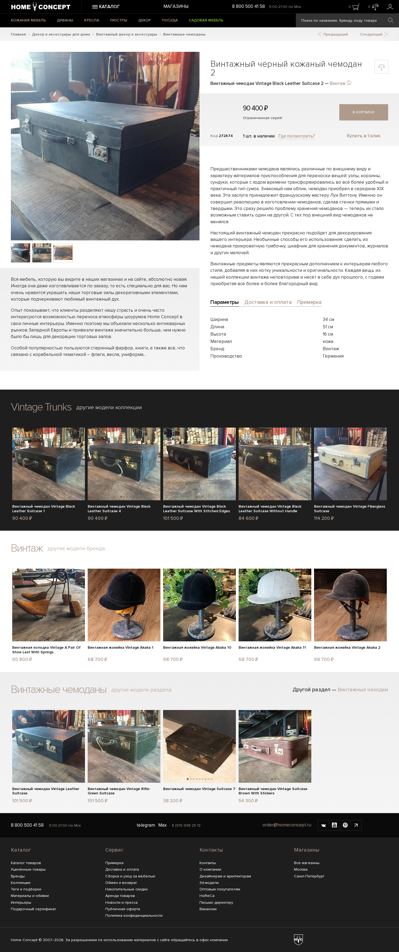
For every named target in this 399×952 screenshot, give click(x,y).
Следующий (372, 34)
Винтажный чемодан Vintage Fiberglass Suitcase (349, 508)
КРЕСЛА (91, 20)
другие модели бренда (76, 548)
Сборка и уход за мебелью (130, 876)
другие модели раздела (141, 690)
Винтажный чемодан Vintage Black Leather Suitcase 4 (119, 508)
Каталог (21, 850)
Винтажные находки (363, 689)
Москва (301, 869)
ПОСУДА (170, 20)
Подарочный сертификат (33, 909)
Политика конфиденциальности (134, 915)
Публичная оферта (122, 909)
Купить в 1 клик (364, 136)
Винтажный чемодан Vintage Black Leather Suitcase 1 (43, 508)
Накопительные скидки (126, 889)
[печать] (349, 82)
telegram (146, 825)
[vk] (323, 825)
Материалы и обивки (30, 895)
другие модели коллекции (109, 407)
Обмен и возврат (121, 882)
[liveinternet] (356, 825)
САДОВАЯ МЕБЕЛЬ (206, 20)
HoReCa (206, 895)
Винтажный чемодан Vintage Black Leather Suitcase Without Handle (270, 508)
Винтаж (338, 83)
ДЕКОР (144, 20)
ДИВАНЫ (65, 20)
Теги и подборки (26, 889)
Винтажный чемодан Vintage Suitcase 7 (199, 789)
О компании (210, 869)
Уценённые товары (28, 869)
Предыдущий (335, 34)
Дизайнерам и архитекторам (225, 876)
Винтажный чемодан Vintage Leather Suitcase (45, 791)
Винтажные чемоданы (184, 34)
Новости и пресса (121, 902)
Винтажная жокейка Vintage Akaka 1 (120, 647)
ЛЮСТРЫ (118, 20)
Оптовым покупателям (219, 889)
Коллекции (20, 882)
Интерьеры (21, 902)
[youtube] (334, 825)
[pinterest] (345, 825)
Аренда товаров (120, 895)
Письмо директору (216, 902)
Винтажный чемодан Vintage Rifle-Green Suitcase (119, 791)
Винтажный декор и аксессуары (126, 34)
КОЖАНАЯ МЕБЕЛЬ (28, 20)
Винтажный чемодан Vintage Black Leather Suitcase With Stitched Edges (196, 508)
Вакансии (208, 909)
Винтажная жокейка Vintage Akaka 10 (197, 647)
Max (162, 825)
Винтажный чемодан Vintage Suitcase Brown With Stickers (273, 791)
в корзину (364, 112)
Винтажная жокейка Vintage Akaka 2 (347, 647)
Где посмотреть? (296, 136)
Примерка (114, 863)
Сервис (114, 850)
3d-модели (209, 882)
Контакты (211, 850)
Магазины (175, 6)
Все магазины (306, 863)
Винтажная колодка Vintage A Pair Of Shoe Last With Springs (46, 649)
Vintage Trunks (41, 407)
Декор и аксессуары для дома (61, 34)
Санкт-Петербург (309, 876)
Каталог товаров (26, 863)
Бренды (18, 876)
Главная (18, 34)
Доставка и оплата (122, 869)
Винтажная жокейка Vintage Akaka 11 (272, 647)
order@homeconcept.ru (286, 825)
